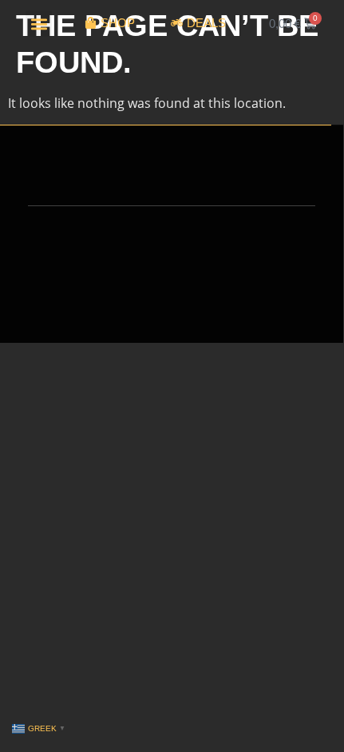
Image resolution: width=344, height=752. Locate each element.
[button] (39, 23)
